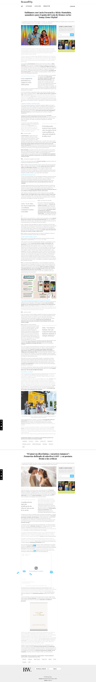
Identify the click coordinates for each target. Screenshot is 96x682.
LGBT (29, 662)
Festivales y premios (26, 444)
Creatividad (24, 441)
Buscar (73, 6)
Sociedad (24, 662)
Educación (51, 444)
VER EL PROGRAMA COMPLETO (67, 51)
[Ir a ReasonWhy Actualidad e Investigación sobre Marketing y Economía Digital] (27, 2)
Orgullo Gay (44, 659)
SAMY (23, 446)
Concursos (31, 441)
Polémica (24, 659)
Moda (55, 659)
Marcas (50, 659)
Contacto (55, 668)
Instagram (28, 491)
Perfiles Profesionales (36, 444)
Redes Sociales (37, 659)
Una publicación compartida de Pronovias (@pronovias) (36, 585)
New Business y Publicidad (41, 668)
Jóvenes (36, 441)
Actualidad (29, 6)
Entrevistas (45, 444)
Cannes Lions (43, 441)
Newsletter (47, 6)
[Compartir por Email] (1, 426)
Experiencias (50, 441)
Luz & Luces (38, 6)
